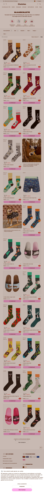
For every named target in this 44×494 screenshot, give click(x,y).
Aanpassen (22, 486)
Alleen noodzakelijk (22, 483)
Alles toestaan (22, 489)
